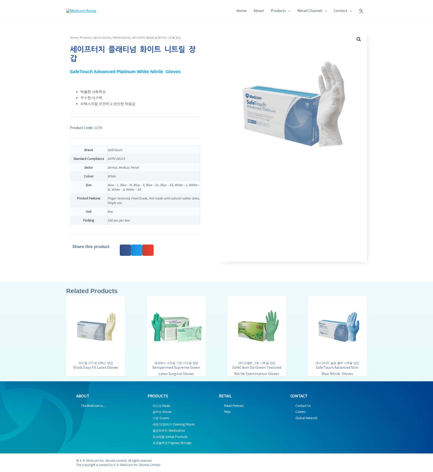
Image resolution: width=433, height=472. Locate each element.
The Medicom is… (93, 405)
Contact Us (302, 405)
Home (74, 37)
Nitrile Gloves (121, 37)
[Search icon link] (361, 10)
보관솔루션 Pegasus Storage (172, 442)
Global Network (306, 418)
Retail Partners (234, 405)
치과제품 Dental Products (170, 436)
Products (85, 37)
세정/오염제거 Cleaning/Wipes (173, 424)
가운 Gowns (161, 418)
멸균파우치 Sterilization (169, 430)
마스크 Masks (161, 405)
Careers (300, 411)
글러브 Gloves (102, 37)
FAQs (227, 411)
